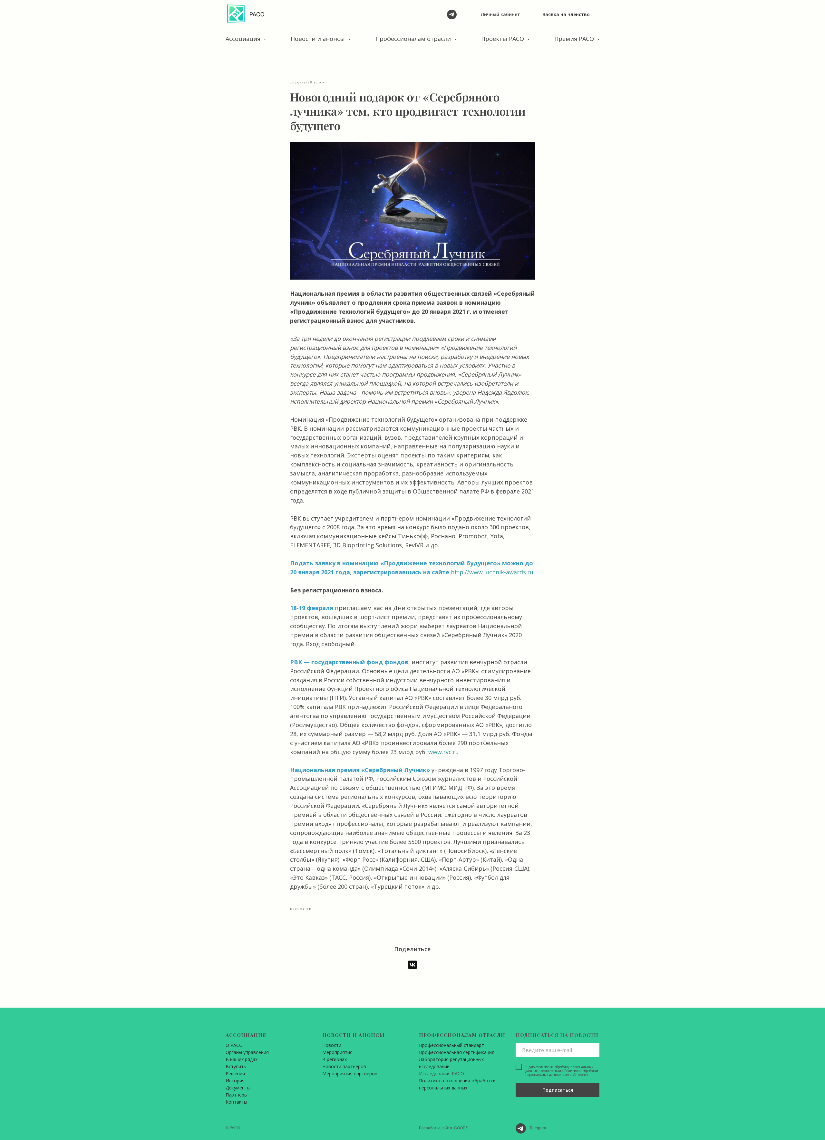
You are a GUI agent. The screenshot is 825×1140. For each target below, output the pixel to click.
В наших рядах (241, 1059)
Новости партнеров (344, 1066)
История (235, 1081)
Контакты (236, 1102)
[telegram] (452, 14)
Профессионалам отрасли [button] (413, 39)
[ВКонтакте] (412, 965)
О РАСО (234, 1045)
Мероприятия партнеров (349, 1073)
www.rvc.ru (443, 752)
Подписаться (557, 1090)
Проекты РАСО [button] (503, 39)
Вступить (236, 1066)
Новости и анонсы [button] (318, 39)
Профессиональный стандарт (451, 1045)
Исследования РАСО (441, 1073)
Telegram (537, 1128)
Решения (235, 1073)
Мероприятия (337, 1052)
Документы (238, 1088)
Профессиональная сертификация (456, 1052)
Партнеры (237, 1095)
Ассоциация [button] (244, 39)
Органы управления (247, 1052)
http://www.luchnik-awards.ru (492, 572)
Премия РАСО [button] (575, 39)
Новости (331, 1045)
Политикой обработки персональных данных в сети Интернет (561, 1072)
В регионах (334, 1059)
